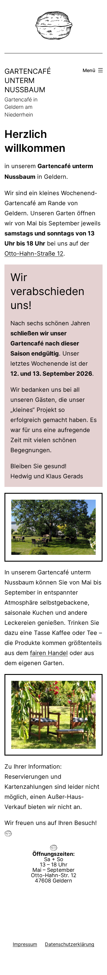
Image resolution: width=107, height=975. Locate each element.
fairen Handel (49, 653)
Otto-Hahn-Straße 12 (33, 253)
